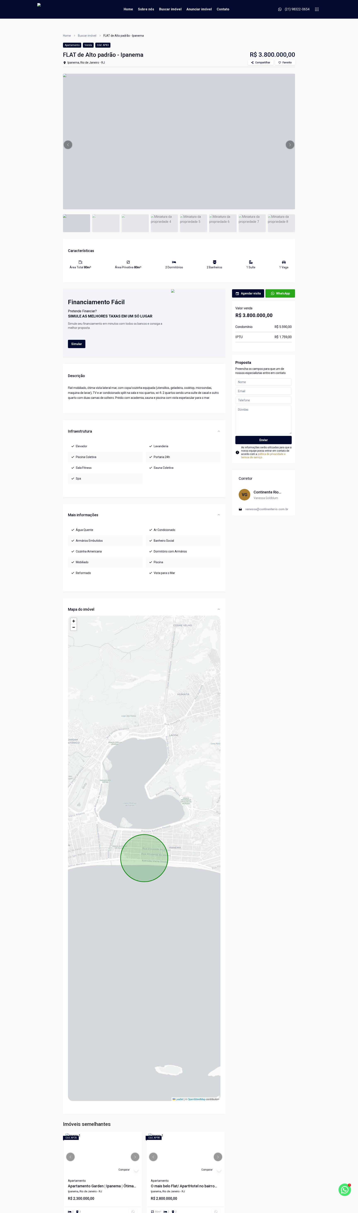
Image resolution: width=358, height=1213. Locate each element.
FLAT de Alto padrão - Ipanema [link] (123, 35)
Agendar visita (251, 293)
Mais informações (83, 515)
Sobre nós (146, 9)
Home (128, 9)
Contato (223, 9)
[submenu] (317, 9)
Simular (76, 344)
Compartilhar (262, 62)
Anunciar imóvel (199, 9)
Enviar (263, 440)
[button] (68, 145)
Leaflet (179, 1099)
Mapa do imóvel (81, 609)
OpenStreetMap (197, 1099)
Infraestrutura (80, 431)
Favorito (287, 62)
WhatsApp (283, 293)
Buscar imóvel (170, 9)
